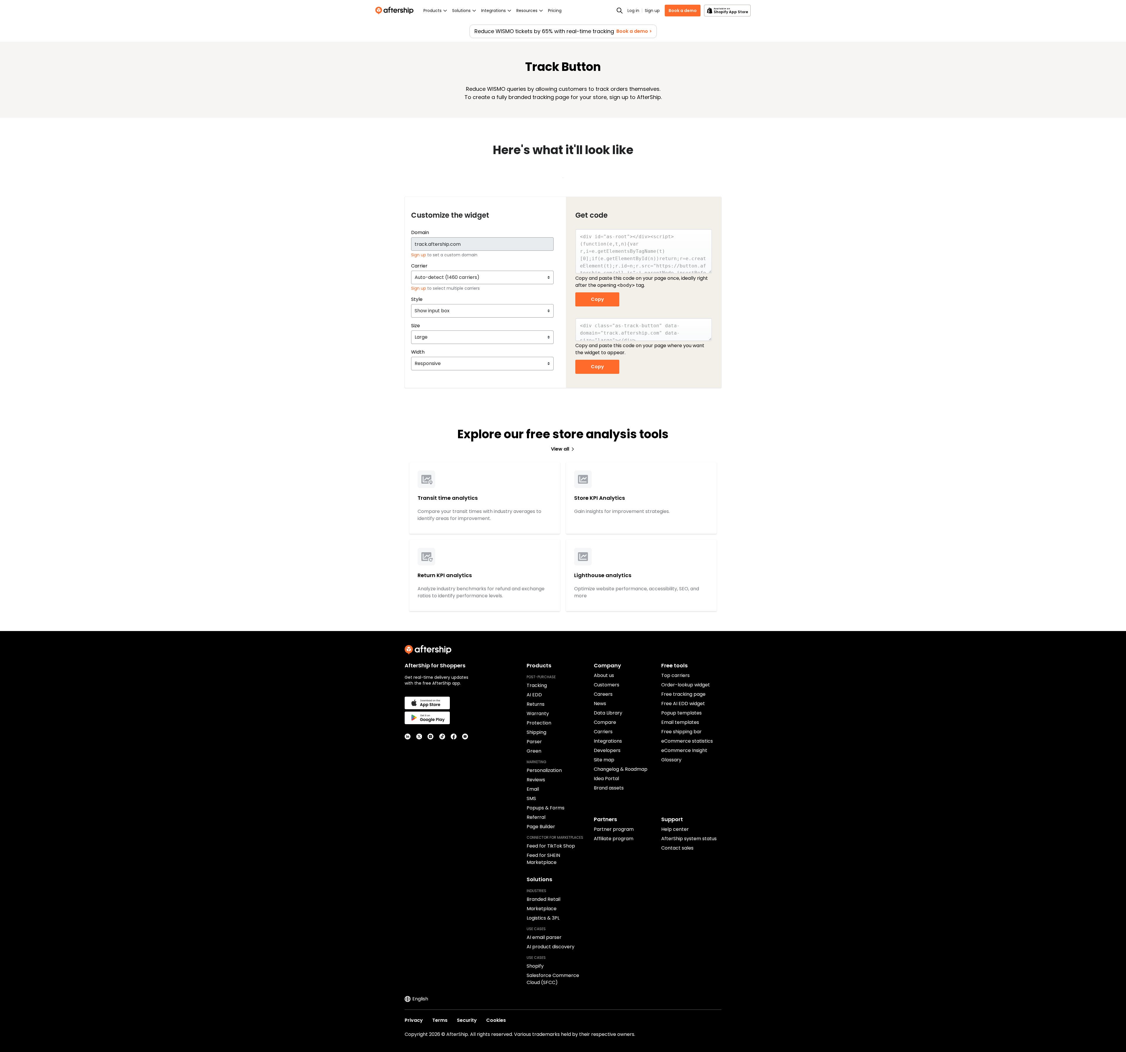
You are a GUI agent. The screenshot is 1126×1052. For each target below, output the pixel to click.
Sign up (652, 10)
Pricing (555, 10)
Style (417, 299)
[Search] (620, 10)
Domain (420, 232)
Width (418, 352)
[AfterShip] (395, 10)
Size (415, 325)
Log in (633, 10)
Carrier (419, 265)
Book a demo (683, 10)
